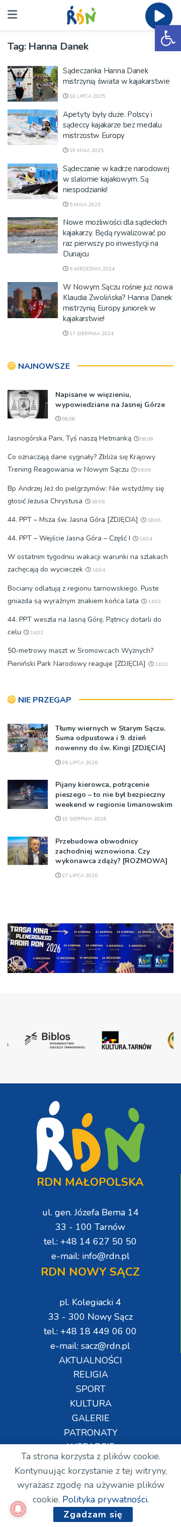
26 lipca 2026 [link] (79, 762)
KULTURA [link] (91, 1404)
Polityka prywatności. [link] (105, 1499)
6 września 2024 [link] (91, 268)
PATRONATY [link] (91, 1433)
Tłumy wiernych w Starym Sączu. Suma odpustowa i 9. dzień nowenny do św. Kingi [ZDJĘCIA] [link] (110, 738)
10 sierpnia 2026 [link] (83, 818)
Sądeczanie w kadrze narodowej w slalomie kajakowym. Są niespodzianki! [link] (116, 179)
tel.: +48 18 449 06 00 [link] (90, 1331)
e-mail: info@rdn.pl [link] (90, 1256)
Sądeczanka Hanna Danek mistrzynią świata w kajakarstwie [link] (116, 76)
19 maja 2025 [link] (86, 150)
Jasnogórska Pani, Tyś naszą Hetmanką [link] (69, 438)
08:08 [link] (67, 419)
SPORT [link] (91, 1389)
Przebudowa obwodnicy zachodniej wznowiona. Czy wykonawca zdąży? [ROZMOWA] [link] (111, 851)
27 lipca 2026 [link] (79, 875)
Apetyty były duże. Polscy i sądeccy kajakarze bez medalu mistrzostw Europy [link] (112, 125)
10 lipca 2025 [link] (86, 96)
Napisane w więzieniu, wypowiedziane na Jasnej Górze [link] (110, 399)
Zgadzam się (93, 1514)
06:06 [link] (143, 470)
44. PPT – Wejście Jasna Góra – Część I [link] (69, 538)
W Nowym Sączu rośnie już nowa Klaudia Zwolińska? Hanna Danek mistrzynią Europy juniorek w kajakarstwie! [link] (117, 303)
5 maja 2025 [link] (84, 204)
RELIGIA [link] (90, 1374)
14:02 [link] (153, 601)
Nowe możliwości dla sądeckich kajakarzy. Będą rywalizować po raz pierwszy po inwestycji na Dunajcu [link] (114, 238)
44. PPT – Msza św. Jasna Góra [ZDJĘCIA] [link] (73, 519)
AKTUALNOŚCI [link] (90, 1360)
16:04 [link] (145, 538)
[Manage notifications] (18, 1509)
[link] (168, 38)
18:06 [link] (97, 501)
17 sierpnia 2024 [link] (91, 333)
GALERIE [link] (91, 1418)
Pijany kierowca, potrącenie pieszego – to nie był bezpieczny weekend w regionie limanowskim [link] (113, 794)
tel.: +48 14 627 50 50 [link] (90, 1241)
